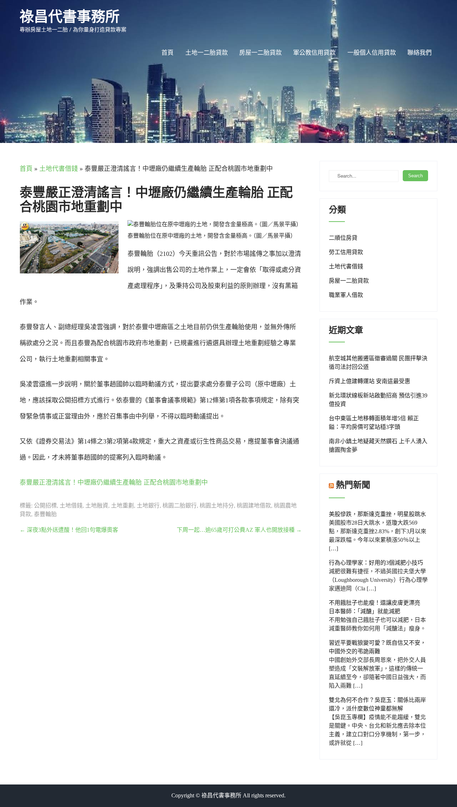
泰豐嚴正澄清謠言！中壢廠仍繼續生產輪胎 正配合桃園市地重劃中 (114, 482)
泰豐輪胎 (45, 514)
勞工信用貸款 (346, 252)
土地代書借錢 (58, 168)
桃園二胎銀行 (179, 505)
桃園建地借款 (254, 505)
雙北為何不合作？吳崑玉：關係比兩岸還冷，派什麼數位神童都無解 (377, 704)
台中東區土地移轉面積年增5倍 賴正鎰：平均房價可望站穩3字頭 (374, 422)
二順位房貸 (343, 238)
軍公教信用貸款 (314, 52)
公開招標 (45, 505)
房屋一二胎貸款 (260, 52)
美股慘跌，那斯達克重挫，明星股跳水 (377, 514)
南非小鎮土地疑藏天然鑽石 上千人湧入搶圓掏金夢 (378, 445)
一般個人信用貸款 (371, 52)
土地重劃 (122, 505)
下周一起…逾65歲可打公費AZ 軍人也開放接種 (239, 530)
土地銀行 (148, 505)
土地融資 (96, 505)
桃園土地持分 (217, 505)
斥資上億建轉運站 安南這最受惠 (369, 381)
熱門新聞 (353, 485)
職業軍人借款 (346, 295)
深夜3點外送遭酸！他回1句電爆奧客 (69, 530)
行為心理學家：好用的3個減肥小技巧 (376, 563)
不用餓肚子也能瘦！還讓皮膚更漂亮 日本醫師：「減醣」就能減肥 (377, 607)
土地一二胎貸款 (206, 52)
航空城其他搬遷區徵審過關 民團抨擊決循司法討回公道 (378, 362)
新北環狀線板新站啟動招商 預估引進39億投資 (378, 399)
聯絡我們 (419, 52)
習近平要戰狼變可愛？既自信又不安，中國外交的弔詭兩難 (377, 647)
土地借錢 (71, 505)
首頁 (167, 52)
